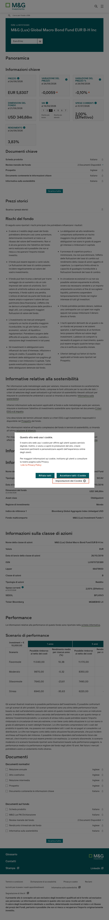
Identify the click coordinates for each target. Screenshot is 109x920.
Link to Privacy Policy (31, 465)
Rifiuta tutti (45, 475)
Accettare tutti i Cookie (73, 475)
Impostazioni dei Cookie (69, 480)
